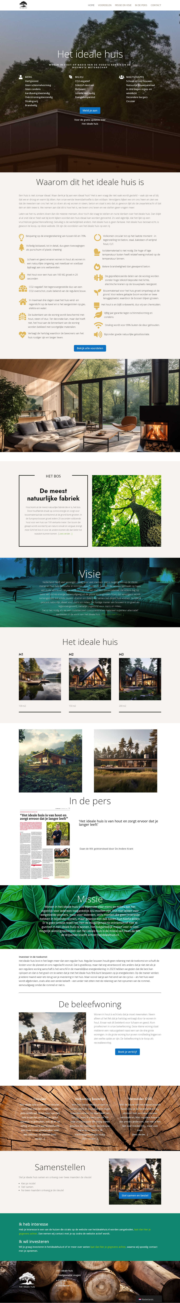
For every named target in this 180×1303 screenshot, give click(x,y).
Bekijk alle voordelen (90, 348)
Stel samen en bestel (135, 1195)
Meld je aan (90, 110)
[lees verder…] (90, 1138)
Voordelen (104, 5)
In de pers (141, 5)
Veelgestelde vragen (69, 1275)
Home (91, 5)
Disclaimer (64, 1285)
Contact (156, 5)
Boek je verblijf (127, 1052)
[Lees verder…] (65, 533)
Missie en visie (123, 5)
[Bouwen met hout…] (112, 614)
